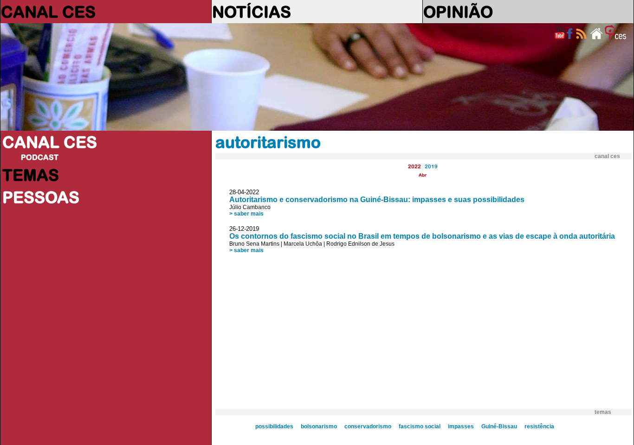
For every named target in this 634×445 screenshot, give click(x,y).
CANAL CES (48, 11)
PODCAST (39, 157)
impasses (461, 426)
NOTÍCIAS (251, 11)
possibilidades (274, 426)
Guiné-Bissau (499, 426)
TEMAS (30, 174)
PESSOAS (40, 197)
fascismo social (419, 426)
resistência (539, 426)
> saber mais (246, 213)
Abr (423, 175)
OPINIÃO (458, 11)
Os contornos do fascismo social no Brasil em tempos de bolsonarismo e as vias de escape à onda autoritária (422, 236)
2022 (414, 166)
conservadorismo (367, 426)
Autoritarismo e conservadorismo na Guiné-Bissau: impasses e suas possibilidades (376, 199)
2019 (431, 166)
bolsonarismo (319, 426)
